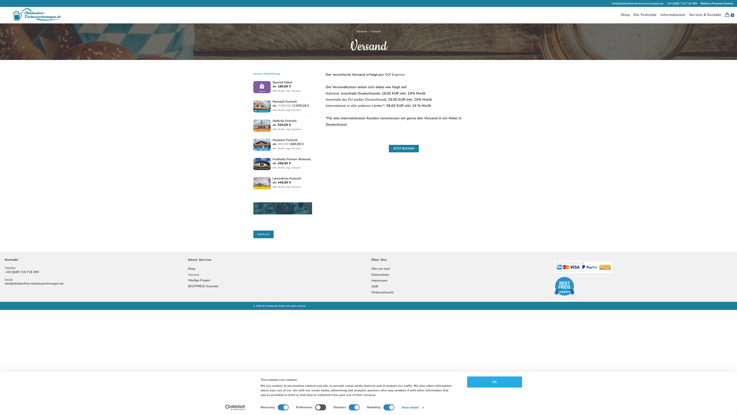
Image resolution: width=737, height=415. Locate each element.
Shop (191, 269)
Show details (410, 407)
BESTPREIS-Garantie (203, 286)
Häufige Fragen (199, 280)
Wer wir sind (380, 269)
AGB (374, 286)
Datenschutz (380, 275)
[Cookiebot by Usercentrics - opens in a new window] (235, 407)
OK (494, 381)
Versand (376, 31)
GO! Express (395, 74)
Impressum (379, 280)
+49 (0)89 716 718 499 (681, 3)
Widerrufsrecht (382, 292)
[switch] (320, 407)
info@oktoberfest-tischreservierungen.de (637, 3)
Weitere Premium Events (716, 3)
